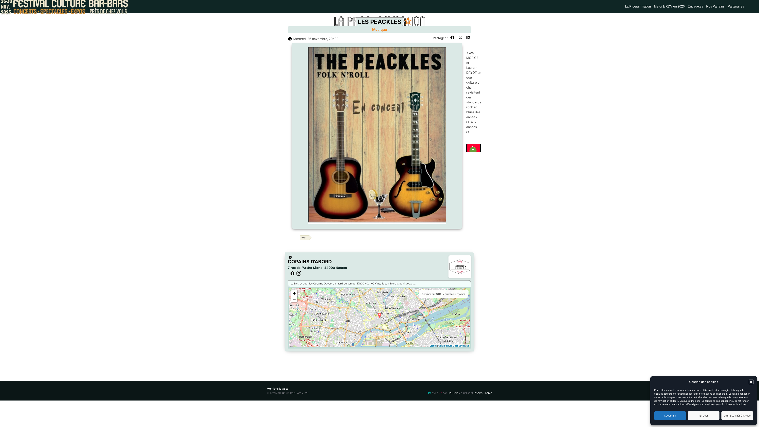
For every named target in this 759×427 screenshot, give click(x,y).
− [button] (294, 299)
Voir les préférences (737, 416)
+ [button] (294, 293)
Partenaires (736, 6)
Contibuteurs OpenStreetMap (453, 345)
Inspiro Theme (483, 393)
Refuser (704, 416)
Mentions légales (277, 388)
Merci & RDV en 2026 (669, 6)
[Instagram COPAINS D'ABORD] (298, 273)
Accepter (670, 416)
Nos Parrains (715, 6)
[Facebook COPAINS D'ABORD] (292, 273)
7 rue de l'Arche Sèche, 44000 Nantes (317, 268)
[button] (751, 382)
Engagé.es (695, 6)
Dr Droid (453, 393)
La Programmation (638, 6)
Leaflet (433, 345)
